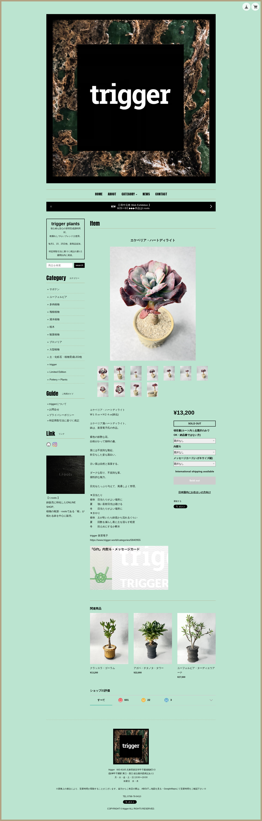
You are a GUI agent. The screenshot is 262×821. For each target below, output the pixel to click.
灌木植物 (55, 319)
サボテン (55, 289)
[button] (129, 194)
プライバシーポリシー (61, 415)
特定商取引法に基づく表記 (64, 420)
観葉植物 (55, 334)
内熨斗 (177, 446)
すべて (101, 699)
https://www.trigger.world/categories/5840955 (115, 540)
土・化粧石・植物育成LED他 (66, 356)
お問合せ (54, 409)
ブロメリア (56, 342)
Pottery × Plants (58, 379)
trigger (53, 364)
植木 (52, 326)
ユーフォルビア (58, 296)
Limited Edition (58, 371)
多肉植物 (55, 304)
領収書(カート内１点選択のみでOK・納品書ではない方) (191, 432)
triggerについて (57, 403)
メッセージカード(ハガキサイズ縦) (193, 458)
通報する (177, 501)
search (79, 265)
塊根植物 (55, 311)
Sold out (194, 480)
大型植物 (55, 349)
